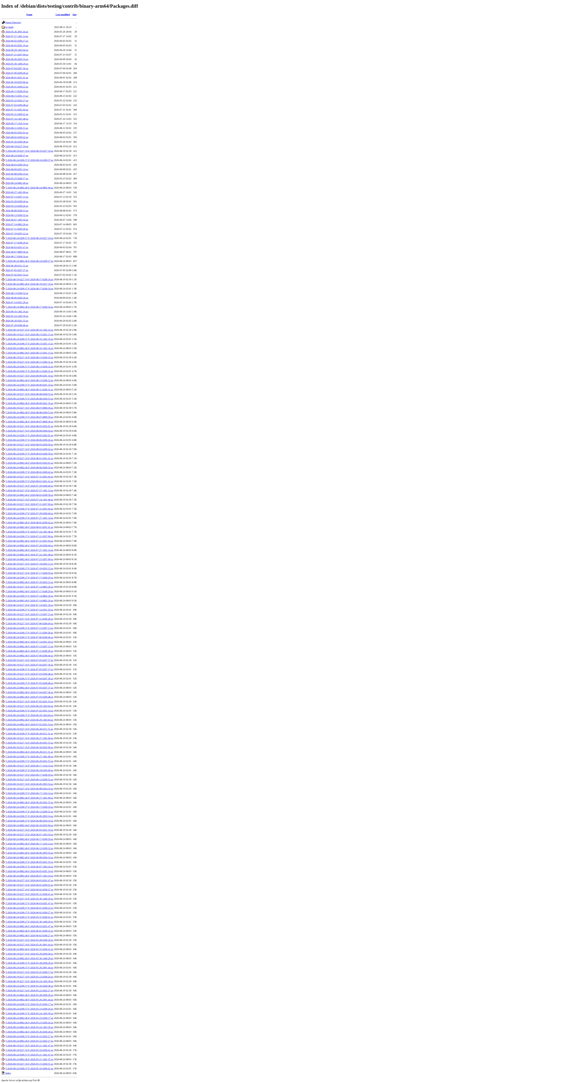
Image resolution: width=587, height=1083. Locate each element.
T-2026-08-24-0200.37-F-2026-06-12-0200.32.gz (29, 811)
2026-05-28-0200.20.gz (16, 201)
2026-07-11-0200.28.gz (16, 229)
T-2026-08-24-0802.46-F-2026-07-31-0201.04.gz (29, 541)
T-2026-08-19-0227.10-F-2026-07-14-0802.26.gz (29, 587)
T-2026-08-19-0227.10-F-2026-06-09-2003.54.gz (29, 784)
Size (74, 14)
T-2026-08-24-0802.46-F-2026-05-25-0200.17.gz (29, 1018)
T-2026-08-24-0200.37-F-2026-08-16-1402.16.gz (29, 339)
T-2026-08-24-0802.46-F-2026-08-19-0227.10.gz (29, 284)
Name (29, 14)
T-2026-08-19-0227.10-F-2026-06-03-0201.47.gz (29, 880)
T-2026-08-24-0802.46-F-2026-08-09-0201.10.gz (29, 403)
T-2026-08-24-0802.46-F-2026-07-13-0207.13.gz (29, 646)
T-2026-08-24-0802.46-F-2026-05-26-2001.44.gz (29, 999)
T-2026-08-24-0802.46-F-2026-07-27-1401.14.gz (29, 550)
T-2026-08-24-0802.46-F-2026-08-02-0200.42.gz (29, 522)
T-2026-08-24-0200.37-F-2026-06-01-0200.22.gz (29, 908)
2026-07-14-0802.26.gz (16, 224)
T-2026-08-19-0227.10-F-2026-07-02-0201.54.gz (29, 701)
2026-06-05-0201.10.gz (16, 45)
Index (8, 1073)
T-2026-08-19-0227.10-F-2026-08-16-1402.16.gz (29, 330)
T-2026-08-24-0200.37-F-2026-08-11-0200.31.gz (29, 371)
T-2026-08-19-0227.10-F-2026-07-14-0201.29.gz (29, 605)
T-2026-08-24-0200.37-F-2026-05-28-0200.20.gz (29, 963)
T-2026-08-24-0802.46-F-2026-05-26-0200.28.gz (29, 1032)
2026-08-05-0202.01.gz (16, 132)
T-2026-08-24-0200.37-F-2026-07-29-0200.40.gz (29, 513)
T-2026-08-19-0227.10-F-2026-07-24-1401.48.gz (29, 499)
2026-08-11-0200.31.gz (16, 128)
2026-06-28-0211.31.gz (16, 265)
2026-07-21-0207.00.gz (16, 54)
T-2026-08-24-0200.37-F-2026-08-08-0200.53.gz (29, 398)
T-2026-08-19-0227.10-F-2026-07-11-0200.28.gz (29, 619)
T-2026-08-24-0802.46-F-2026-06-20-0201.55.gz (29, 802)
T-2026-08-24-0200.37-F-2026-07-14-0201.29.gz (29, 609)
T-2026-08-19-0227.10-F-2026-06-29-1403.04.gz (29, 706)
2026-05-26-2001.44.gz (16, 31)
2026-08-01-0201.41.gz (16, 77)
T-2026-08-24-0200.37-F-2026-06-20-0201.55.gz (29, 761)
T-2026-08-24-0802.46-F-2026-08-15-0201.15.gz (29, 353)
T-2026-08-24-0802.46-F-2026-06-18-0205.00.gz (29, 825)
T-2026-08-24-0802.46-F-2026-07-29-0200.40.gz (29, 545)
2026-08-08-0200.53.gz (16, 210)
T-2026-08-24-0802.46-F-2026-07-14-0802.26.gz (29, 600)
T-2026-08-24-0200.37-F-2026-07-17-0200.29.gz (29, 577)
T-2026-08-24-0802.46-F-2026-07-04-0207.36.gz (29, 692)
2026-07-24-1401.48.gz (16, 119)
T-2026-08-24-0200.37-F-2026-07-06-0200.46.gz (29, 637)
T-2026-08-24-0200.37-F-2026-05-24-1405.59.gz (29, 1013)
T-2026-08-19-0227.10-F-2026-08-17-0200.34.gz (29, 279)
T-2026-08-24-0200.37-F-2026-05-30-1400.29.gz (29, 921)
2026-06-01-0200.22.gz (16, 86)
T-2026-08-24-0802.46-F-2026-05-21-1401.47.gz (29, 1059)
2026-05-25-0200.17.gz (16, 178)
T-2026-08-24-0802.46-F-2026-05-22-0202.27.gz (29, 1041)
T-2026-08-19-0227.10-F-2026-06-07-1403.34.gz (29, 834)
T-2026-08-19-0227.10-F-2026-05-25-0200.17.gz (29, 972)
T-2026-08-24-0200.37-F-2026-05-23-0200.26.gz (29, 1009)
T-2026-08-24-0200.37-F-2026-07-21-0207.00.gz (29, 536)
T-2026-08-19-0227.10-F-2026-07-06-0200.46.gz (29, 623)
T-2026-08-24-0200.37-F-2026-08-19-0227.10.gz (29, 238)
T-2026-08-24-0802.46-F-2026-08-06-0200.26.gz (29, 467)
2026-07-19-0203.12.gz (16, 233)
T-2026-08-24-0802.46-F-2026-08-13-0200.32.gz (29, 380)
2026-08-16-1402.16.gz (16, 311)
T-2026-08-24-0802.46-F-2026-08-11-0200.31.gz (29, 389)
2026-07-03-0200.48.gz (16, 105)
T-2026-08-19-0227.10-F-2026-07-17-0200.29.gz (29, 573)
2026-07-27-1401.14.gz (16, 36)
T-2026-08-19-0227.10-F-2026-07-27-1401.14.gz (29, 490)
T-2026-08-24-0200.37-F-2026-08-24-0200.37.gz (29, 160)
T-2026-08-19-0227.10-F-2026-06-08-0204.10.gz (29, 788)
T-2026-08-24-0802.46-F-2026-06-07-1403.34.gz (29, 876)
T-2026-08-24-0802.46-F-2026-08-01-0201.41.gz (29, 527)
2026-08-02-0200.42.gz (16, 137)
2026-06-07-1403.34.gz (16, 220)
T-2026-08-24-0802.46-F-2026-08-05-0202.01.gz (29, 463)
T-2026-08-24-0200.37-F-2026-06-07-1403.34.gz (29, 866)
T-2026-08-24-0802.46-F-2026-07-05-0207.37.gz (29, 687)
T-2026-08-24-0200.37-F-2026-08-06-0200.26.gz (29, 440)
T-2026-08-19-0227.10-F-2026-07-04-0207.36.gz (29, 665)
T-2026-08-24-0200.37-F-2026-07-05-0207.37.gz (29, 669)
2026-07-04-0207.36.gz (16, 68)
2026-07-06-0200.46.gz (16, 73)
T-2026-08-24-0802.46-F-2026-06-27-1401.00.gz (29, 798)
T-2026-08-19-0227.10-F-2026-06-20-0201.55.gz (29, 743)
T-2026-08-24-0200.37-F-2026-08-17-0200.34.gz (29, 288)
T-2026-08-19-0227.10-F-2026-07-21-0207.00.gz (29, 504)
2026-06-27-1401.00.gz (16, 192)
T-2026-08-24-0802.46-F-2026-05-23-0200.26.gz (29, 1022)
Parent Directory (13, 22)
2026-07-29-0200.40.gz (16, 325)
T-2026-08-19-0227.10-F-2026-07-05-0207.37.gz (29, 660)
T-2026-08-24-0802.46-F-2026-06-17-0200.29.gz (29, 839)
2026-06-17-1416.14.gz (16, 123)
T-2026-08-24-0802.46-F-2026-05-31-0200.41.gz (29, 949)
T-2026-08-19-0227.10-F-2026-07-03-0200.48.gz (29, 674)
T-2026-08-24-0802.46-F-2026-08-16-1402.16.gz (29, 348)
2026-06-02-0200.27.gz (16, 41)
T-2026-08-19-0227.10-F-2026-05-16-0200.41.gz (29, 1050)
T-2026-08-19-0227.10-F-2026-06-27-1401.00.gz (29, 738)
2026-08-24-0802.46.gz (16, 183)
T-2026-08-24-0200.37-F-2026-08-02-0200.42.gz (29, 472)
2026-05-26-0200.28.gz (16, 142)
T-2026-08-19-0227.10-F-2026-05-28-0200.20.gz (29, 940)
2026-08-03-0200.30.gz (16, 164)
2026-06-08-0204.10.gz (16, 174)
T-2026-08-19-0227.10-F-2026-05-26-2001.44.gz (29, 944)
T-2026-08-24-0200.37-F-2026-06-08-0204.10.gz (29, 821)
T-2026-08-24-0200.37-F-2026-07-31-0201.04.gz (29, 509)
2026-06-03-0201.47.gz (16, 247)
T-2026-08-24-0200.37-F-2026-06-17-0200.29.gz (29, 807)
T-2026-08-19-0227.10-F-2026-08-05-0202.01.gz (29, 426)
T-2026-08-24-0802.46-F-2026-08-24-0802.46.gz (29, 187)
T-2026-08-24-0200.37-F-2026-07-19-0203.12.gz (29, 568)
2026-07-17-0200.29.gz (16, 242)
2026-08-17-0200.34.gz (16, 256)
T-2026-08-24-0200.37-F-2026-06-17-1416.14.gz (29, 793)
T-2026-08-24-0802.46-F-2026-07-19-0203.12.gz (29, 582)
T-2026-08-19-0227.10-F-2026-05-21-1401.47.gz (29, 1045)
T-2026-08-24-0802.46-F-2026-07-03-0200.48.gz (29, 697)
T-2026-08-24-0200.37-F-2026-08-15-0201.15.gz (29, 343)
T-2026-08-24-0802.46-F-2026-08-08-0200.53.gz (29, 412)
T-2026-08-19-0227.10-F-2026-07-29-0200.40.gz (29, 486)
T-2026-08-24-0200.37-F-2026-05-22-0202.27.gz (29, 1036)
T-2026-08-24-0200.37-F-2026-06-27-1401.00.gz (29, 756)
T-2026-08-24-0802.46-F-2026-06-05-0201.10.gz (29, 871)
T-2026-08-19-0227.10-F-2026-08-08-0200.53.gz (29, 394)
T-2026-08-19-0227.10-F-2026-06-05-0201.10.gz (29, 830)
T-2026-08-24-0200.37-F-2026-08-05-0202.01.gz (29, 435)
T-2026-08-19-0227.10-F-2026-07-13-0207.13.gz (29, 614)
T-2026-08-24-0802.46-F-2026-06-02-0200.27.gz (29, 935)
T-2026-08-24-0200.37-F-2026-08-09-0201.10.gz (29, 385)
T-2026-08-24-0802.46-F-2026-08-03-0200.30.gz (29, 495)
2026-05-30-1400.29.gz (16, 64)
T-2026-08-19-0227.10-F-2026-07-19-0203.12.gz (29, 564)
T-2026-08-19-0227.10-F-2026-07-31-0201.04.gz (29, 476)
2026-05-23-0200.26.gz (16, 206)
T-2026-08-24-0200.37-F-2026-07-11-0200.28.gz (29, 632)
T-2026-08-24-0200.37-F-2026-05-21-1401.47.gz (29, 1054)
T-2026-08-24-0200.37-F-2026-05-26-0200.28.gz (29, 986)
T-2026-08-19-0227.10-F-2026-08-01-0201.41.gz (29, 458)
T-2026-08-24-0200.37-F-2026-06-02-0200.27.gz (29, 912)
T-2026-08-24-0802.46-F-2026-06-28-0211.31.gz (29, 752)
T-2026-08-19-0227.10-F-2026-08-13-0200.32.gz (29, 357)
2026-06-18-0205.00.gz (16, 82)
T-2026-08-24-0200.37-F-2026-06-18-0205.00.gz (29, 770)
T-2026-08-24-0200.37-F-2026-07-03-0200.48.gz (29, 683)
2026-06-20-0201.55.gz (16, 320)
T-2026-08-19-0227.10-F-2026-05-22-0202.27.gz (29, 990)
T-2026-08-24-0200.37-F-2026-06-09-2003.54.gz (29, 816)
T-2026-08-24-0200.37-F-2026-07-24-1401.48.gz (29, 531)
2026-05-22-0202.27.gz (16, 100)
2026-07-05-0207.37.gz (16, 270)
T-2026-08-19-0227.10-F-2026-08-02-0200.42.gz (29, 449)
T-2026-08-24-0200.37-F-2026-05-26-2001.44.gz (29, 967)
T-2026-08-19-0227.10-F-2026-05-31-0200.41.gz (29, 894)
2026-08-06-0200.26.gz (16, 298)
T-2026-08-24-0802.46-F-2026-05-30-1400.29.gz (29, 958)
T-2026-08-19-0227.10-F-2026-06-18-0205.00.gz (29, 747)
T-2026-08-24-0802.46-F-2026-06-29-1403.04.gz (29, 720)
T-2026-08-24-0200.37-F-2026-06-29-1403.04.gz (29, 715)
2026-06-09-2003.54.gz (16, 59)
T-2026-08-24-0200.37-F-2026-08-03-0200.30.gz (29, 453)
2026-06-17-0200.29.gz (16, 91)
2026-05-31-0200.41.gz (16, 114)
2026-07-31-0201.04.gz (16, 109)
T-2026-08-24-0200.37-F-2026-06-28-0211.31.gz (29, 733)
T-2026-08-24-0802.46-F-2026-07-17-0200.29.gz (29, 591)
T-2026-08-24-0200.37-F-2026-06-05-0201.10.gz (29, 862)
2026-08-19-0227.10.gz (16, 146)
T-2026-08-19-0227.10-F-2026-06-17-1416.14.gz (29, 765)
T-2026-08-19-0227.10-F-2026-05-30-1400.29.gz (29, 899)
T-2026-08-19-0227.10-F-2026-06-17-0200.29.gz (29, 775)
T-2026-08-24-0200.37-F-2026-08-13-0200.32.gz (29, 366)
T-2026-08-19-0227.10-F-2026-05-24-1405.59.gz (29, 981)
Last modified (63, 14)
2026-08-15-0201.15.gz (16, 96)
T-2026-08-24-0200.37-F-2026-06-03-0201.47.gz (29, 903)
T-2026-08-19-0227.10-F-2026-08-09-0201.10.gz (29, 376)
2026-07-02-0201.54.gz (16, 275)
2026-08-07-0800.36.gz (16, 252)
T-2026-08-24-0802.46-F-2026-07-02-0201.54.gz (29, 724)
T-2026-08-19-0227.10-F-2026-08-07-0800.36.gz (29, 408)
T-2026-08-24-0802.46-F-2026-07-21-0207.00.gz (29, 559)
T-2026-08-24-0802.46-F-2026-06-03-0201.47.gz (29, 926)
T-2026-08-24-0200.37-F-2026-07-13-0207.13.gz (29, 628)
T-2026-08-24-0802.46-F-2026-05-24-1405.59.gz (29, 1027)
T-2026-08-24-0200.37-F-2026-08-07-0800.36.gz (29, 417)
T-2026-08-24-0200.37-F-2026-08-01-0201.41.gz (29, 481)
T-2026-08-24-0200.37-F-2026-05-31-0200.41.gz (29, 917)
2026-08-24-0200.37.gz (16, 155)
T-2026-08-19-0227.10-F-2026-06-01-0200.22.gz (29, 885)
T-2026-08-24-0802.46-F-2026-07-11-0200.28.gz (29, 651)
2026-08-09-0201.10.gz (16, 169)
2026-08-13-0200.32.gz (16, 293)
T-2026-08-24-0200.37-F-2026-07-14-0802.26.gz (29, 596)
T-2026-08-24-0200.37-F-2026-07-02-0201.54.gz (29, 710)
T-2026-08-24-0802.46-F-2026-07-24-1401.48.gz (29, 554)
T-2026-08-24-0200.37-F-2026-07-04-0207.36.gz (29, 678)
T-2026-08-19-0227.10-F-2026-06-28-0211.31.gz (29, 729)
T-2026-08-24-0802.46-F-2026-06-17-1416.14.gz (29, 843)
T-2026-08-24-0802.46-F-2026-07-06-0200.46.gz (29, 655)
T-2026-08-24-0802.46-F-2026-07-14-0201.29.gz (29, 642)
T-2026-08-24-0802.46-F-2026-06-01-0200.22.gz (29, 931)
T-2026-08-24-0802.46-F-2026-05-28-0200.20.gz (29, 995)
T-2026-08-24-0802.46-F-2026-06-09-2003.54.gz (29, 853)
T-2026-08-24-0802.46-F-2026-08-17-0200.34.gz (29, 307)
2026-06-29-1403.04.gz (16, 50)
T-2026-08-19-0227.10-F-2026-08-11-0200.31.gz (29, 362)
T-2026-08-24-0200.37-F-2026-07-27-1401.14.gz (29, 518)
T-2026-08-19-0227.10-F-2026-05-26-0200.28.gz (29, 954)
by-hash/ (9, 27)
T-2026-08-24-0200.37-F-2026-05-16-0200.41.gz (29, 1068)
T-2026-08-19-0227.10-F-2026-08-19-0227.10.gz (29, 151)
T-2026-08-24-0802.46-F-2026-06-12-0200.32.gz (29, 848)
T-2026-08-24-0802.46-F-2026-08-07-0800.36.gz (29, 421)
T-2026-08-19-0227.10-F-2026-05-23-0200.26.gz (29, 976)
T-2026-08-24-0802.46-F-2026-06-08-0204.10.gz (29, 857)
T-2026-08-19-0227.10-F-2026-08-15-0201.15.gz (29, 334)
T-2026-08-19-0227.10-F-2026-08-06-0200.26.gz (29, 431)
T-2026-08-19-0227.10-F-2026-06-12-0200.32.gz (29, 779)
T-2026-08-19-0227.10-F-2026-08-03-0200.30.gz (29, 444)
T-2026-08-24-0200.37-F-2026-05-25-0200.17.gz (29, 1004)
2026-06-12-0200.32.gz (16, 215)
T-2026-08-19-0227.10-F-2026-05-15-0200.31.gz (29, 1064)
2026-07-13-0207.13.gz (16, 197)
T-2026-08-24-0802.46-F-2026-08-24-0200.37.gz (29, 261)
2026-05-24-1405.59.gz (16, 316)
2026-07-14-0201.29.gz (16, 302)
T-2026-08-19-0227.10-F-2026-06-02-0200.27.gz (29, 889)
